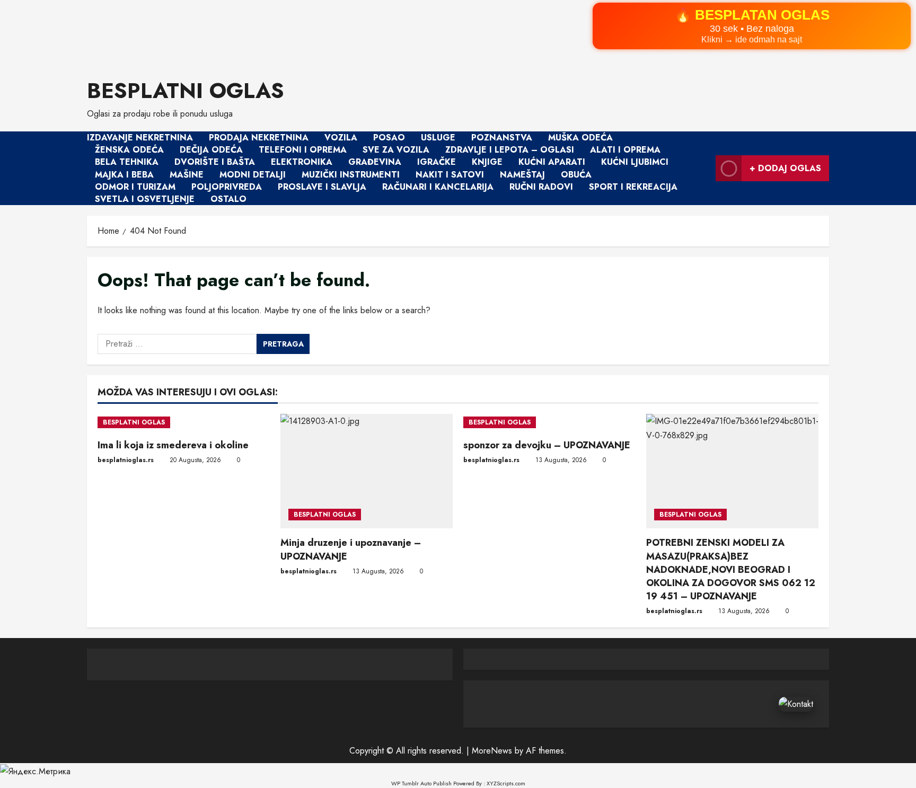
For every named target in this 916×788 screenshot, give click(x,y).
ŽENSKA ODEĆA (129, 150)
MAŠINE (187, 175)
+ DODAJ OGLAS (785, 168)
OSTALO (228, 199)
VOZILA (340, 137)
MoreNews (492, 751)
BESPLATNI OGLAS (185, 90)
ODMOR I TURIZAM (135, 187)
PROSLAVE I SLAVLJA (322, 187)
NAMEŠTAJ (522, 175)
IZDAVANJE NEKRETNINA (140, 137)
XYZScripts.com (506, 783)
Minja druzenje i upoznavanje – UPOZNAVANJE (350, 549)
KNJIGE (487, 162)
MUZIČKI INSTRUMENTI (351, 175)
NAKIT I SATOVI (450, 175)
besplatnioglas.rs (126, 460)
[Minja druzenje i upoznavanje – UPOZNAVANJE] (366, 471)
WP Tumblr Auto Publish (421, 783)
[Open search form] (704, 168)
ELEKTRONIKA (301, 162)
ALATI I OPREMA (625, 150)
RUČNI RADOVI (541, 187)
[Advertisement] (318, 32)
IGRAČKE (436, 162)
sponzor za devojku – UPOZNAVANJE (546, 445)
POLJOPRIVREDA (226, 187)
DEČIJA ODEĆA (211, 150)
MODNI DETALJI (252, 175)
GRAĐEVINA (374, 162)
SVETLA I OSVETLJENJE (145, 199)
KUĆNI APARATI (551, 162)
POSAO (389, 137)
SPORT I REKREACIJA (633, 187)
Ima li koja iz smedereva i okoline (173, 445)
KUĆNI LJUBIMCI (634, 162)
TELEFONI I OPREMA (303, 150)
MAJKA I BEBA (124, 175)
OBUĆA (576, 175)
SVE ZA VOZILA (396, 150)
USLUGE (438, 137)
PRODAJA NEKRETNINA (259, 137)
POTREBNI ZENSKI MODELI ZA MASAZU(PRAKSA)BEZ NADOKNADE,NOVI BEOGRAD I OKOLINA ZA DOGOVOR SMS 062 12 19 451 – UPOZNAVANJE (730, 569)
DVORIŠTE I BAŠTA (214, 162)
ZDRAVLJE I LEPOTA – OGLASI (509, 150)
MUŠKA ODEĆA (580, 137)
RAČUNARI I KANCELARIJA (438, 187)
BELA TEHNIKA (126, 162)
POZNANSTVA (501, 137)
